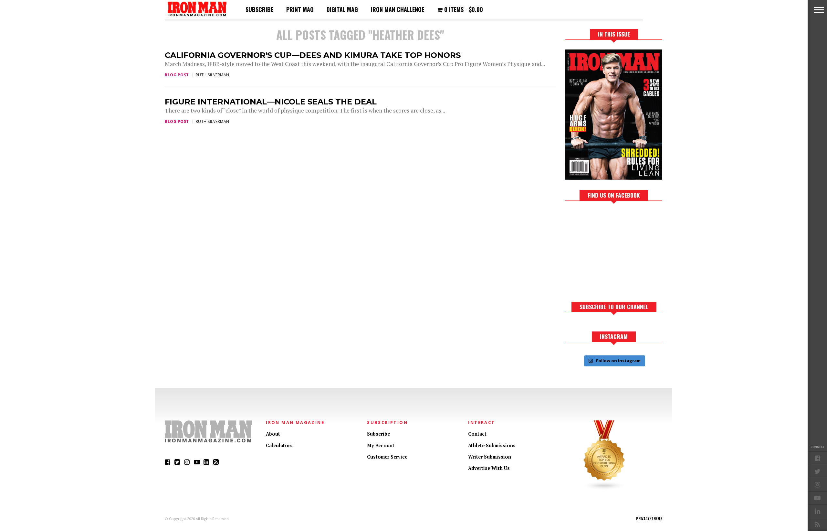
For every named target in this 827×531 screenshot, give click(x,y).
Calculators (279, 445)
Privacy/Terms (649, 518)
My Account (380, 445)
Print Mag (300, 9)
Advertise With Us (489, 468)
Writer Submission (489, 457)
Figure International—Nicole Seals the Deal (271, 101)
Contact (477, 434)
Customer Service (387, 457)
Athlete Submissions (492, 445)
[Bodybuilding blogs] (604, 488)
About (273, 434)
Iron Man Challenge (397, 9)
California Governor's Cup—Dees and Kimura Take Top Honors (313, 55)
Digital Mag (342, 9)
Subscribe (259, 9)
